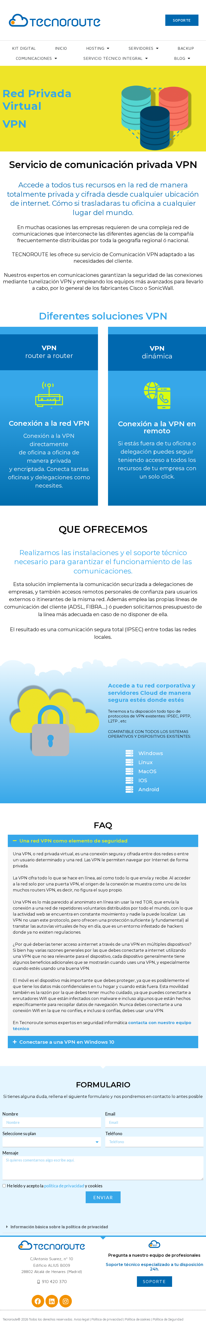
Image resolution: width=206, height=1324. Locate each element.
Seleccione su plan (19, 1133)
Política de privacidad (107, 1319)
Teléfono (113, 1133)
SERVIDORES (141, 48)
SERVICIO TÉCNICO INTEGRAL (113, 58)
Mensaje (10, 1152)
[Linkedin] (51, 1301)
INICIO (61, 48)
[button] (103, 841)
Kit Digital (24, 48)
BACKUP (186, 48)
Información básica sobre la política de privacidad (59, 1226)
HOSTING (95, 48)
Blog (179, 58)
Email (110, 1114)
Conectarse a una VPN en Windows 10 (66, 1042)
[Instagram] (65, 1301)
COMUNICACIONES (34, 58)
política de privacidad (64, 1185)
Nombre (10, 1114)
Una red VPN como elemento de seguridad (73, 841)
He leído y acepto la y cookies (54, 1185)
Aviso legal (81, 1319)
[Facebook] (38, 1301)
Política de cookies (137, 1319)
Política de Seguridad (168, 1319)
